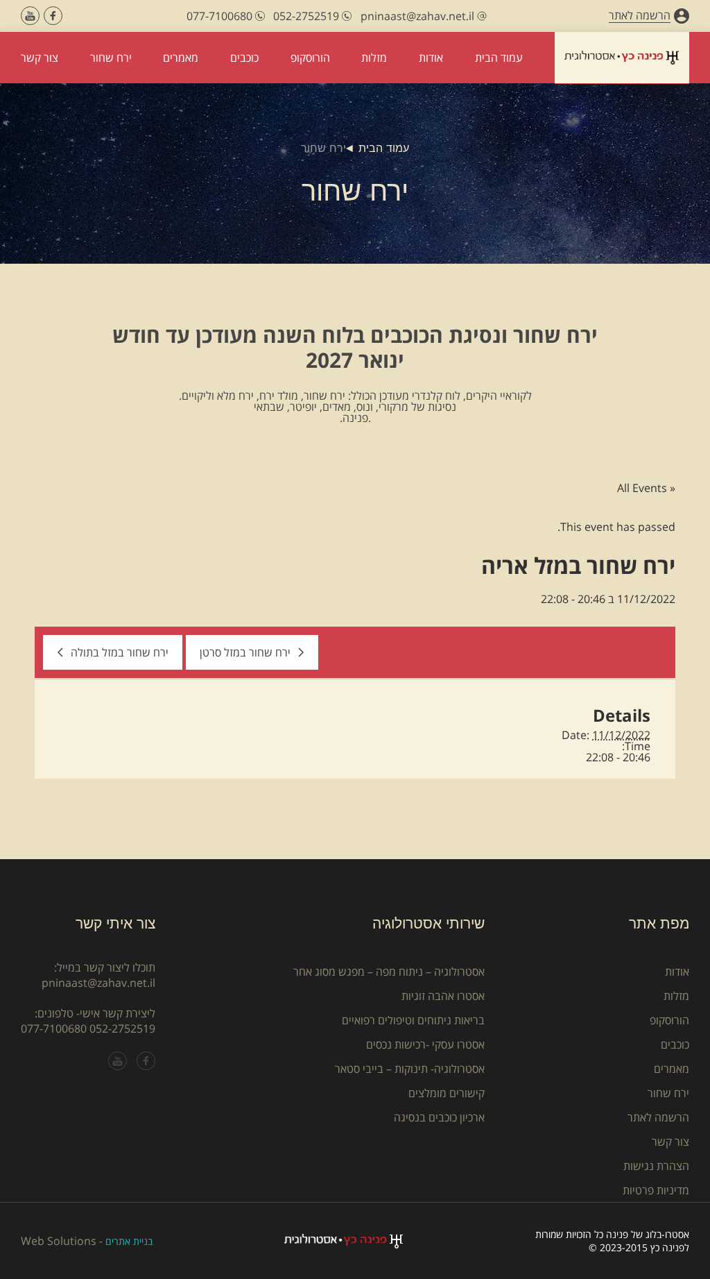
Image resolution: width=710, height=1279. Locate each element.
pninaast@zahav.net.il (98, 982)
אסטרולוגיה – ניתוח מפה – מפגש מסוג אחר (389, 971)
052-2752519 (122, 1028)
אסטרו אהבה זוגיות (443, 995)
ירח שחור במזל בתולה (119, 652)
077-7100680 (54, 1028)
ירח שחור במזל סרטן (245, 652)
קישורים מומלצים (446, 1093)
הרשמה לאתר (658, 1117)
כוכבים (675, 1044)
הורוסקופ (669, 1020)
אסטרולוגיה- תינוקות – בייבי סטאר (410, 1068)
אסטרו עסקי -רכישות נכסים (425, 1044)
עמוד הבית (383, 148)
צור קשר (670, 1141)
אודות (677, 971)
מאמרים (671, 1068)
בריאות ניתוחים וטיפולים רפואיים (413, 1020)
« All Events (646, 487)
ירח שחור (668, 1093)
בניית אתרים (129, 1241)
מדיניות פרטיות (656, 1190)
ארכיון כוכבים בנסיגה (439, 1117)
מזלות (676, 995)
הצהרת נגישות (656, 1166)
